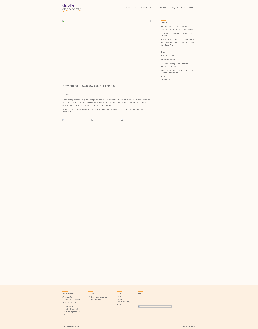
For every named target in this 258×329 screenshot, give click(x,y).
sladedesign (192, 326)
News (119, 296)
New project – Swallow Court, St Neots (88, 85)
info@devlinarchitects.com (97, 297)
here (69, 112)
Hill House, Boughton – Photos (172, 55)
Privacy (119, 304)
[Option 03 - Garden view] (106, 51)
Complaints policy (123, 302)
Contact (120, 299)
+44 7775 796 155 (94, 300)
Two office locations (168, 60)
